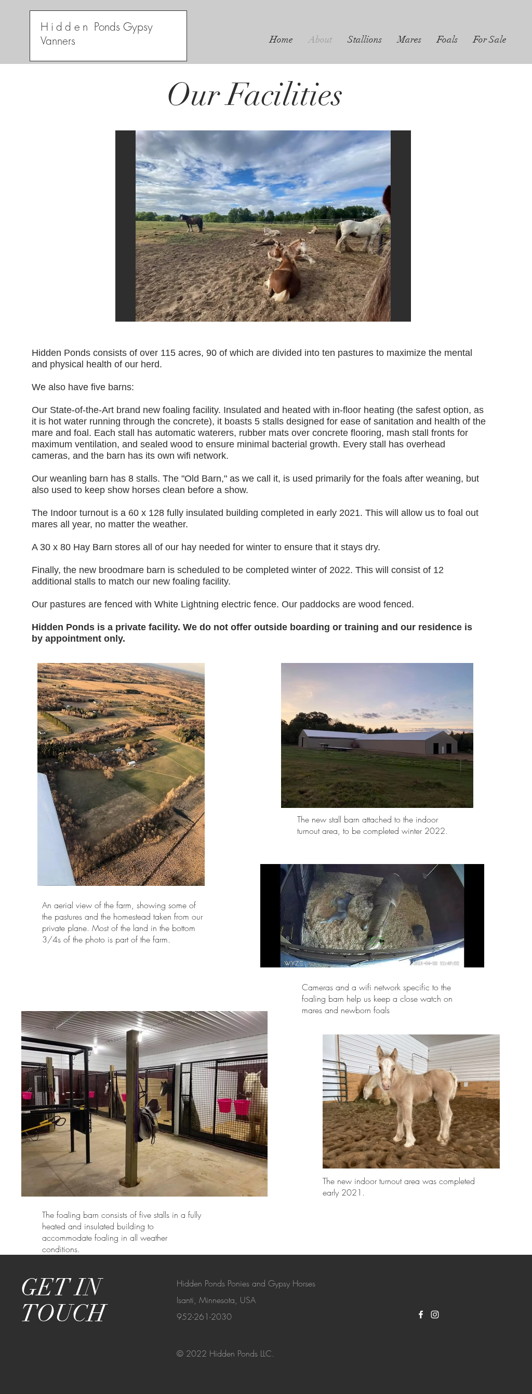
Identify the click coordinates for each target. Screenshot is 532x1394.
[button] (263, 226)
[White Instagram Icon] (435, 1314)
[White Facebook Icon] (421, 1314)
